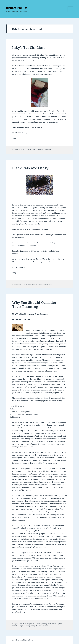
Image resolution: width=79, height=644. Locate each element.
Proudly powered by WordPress (23, 640)
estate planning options (54, 624)
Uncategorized (31, 150)
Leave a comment (45, 150)
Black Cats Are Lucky (30, 168)
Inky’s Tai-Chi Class (28, 47)
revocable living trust (18, 626)
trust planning (30, 626)
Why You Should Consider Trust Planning (34, 304)
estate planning (42, 624)
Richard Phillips (16, 8)
